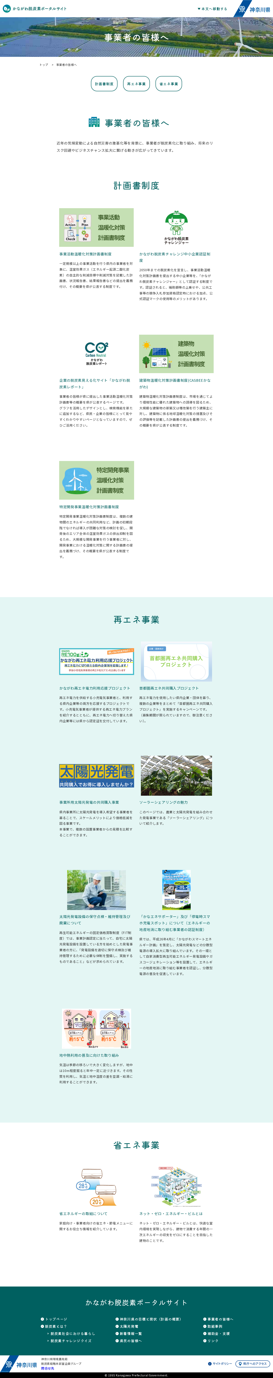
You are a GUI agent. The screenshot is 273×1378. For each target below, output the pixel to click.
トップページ (56, 1319)
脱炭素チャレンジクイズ (71, 1340)
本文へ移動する (214, 8)
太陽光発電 (11, 330)
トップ (8, 279)
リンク (8, 353)
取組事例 (10, 337)
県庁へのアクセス (255, 1363)
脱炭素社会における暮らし (73, 1333)
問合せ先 (47, 1368)
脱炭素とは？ (13, 287)
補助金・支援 (13, 345)
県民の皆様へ (13, 314)
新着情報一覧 (13, 306)
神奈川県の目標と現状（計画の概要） (20, 297)
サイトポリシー (222, 1363)
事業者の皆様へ (15, 322)
